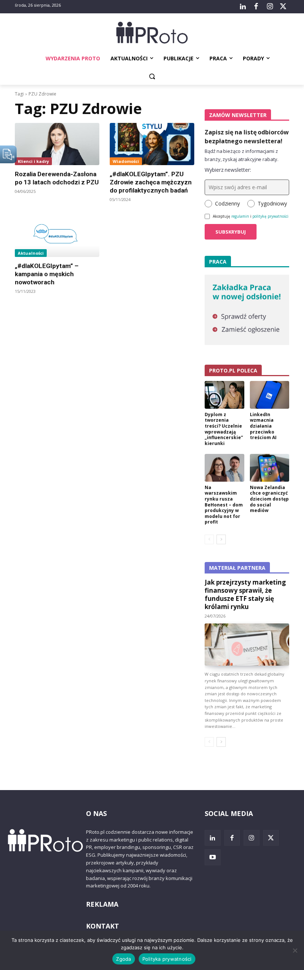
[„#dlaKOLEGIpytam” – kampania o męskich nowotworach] (57, 236)
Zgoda (123, 959)
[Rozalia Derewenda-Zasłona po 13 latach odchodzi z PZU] (57, 144)
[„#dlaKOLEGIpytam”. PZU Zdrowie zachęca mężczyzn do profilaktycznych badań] (152, 144)
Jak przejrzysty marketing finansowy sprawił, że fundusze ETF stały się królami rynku (245, 594)
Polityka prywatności (167, 959)
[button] (152, 76)
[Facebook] (256, 7)
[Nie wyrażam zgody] (294, 950)
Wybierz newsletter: (228, 169)
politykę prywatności (270, 216)
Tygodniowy (272, 203)
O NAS (96, 813)
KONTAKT (102, 926)
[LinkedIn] (243, 7)
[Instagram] (269, 7)
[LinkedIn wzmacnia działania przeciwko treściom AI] (270, 395)
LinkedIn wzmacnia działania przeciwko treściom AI (263, 426)
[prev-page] (209, 539)
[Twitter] (283, 7)
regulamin (240, 216)
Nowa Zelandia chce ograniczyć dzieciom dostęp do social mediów (269, 499)
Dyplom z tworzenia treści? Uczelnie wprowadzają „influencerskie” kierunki (224, 428)
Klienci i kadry (33, 161)
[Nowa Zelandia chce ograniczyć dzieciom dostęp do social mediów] (270, 468)
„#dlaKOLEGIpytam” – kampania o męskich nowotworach (47, 274)
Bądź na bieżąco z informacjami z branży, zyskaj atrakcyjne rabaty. (241, 155)
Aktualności (31, 253)
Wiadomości (126, 161)
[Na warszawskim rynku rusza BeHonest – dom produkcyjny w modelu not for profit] (224, 468)
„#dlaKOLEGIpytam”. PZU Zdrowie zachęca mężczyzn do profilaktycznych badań (151, 182)
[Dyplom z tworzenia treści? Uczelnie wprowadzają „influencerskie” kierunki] (224, 395)
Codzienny (227, 203)
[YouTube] (213, 857)
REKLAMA (102, 904)
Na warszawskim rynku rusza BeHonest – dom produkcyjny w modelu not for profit (224, 504)
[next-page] (221, 539)
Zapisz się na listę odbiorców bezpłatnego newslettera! (247, 136)
